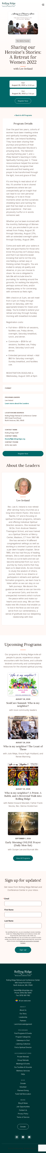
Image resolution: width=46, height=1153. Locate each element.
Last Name (8, 921)
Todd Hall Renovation (23, 1094)
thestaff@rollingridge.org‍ (23, 990)
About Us (23, 1010)
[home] (9, 4)
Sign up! (23, 950)
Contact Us (23, 1110)
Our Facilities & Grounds (23, 1067)
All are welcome (25, 1001)
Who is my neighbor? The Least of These (23, 748)
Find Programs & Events (23, 1033)
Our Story (23, 1014)
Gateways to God (23, 1040)
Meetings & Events (23, 1064)
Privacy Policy (23, 1114)
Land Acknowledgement (23, 1024)
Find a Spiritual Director (23, 1047)
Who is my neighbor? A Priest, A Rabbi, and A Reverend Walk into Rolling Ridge (23, 795)
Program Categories (23, 1037)
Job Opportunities (23, 1107)
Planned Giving (23, 1090)
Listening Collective (23, 1044)
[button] (42, 4)
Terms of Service (23, 1117)
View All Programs (23, 858)
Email (6, 899)
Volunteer (23, 1087)
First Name (9, 910)
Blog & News (23, 1103)
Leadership (23, 1017)
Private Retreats (23, 1057)
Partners (23, 1021)
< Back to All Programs (23, 115)
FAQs (23, 1074)
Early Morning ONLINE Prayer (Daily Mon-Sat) (23, 844)
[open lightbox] (23, 22)
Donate (23, 1083)
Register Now (23, 101)
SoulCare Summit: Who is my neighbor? (23, 704)
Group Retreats (23, 1060)
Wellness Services (23, 1071)
